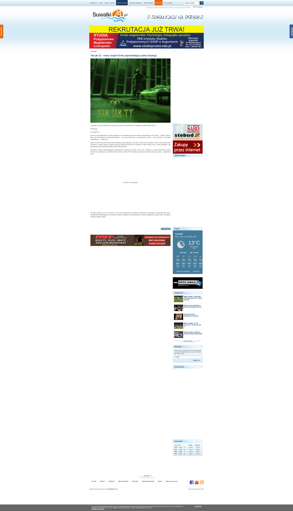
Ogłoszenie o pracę (171, 481)
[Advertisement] (188, 86)
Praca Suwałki (168, 3)
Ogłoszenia (159, 3)
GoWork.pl (111, 481)
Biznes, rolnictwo (109, 3)
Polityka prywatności (148, 481)
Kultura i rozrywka (122, 3)
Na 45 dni (196, 271)
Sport (101, 3)
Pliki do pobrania (123, 481)
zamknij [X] (198, 506)
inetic (202, 489)
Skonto (160, 481)
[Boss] (130, 245)
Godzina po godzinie (183, 271)
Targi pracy (135, 481)
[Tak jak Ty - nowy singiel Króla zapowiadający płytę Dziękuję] (130, 122)
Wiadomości (93, 3)
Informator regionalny (135, 3)
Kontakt (94, 481)
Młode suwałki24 (148, 3)
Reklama (102, 481)
